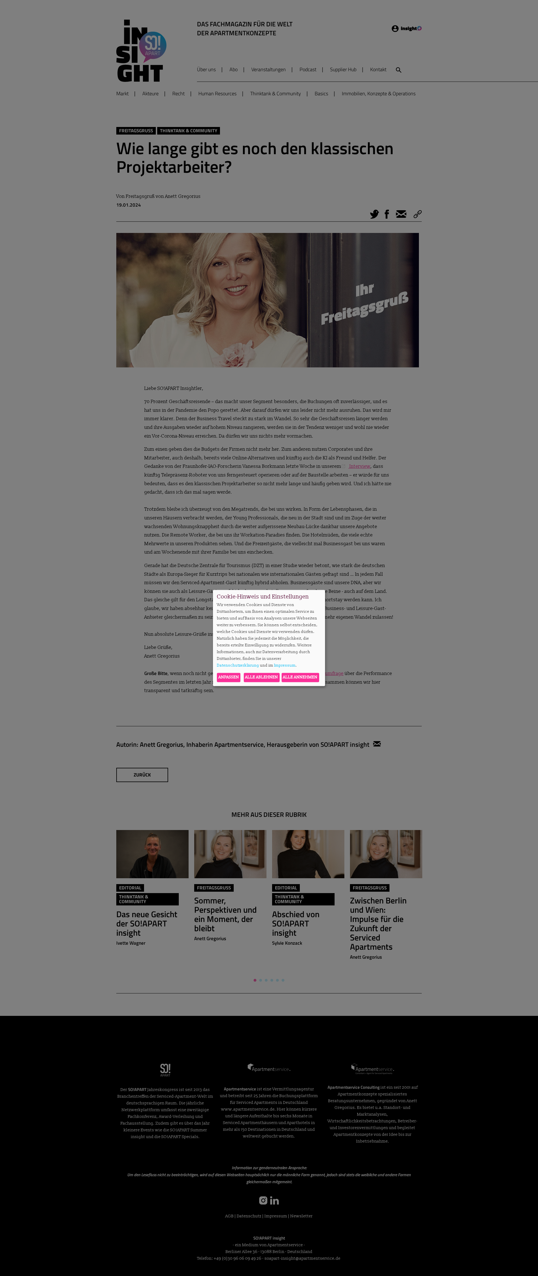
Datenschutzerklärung (238, 665)
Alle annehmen (300, 677)
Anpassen (229, 677)
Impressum (285, 665)
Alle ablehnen (261, 677)
